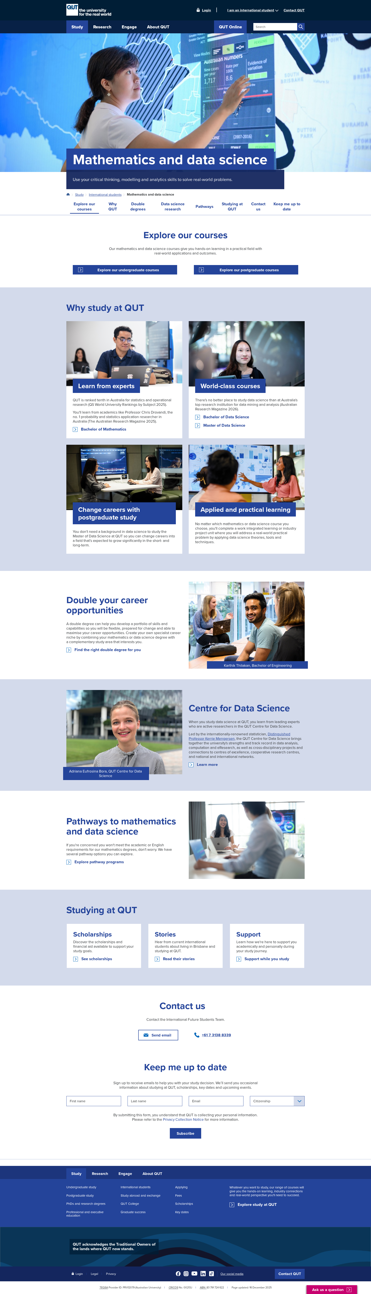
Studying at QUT (232, 206)
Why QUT (112, 206)
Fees (178, 1195)
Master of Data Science (224, 425)
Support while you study (267, 958)
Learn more (207, 764)
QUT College (130, 1203)
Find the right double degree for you (108, 649)
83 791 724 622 (215, 1287)
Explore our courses (84, 206)
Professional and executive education (84, 1214)
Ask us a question (328, 1290)
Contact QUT (289, 1274)
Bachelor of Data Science (226, 417)
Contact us (258, 206)
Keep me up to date (287, 206)
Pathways (204, 206)
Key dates (182, 1212)
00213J (188, 1287)
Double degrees (138, 206)
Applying (181, 1187)
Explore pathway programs (99, 862)
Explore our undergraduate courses (128, 270)
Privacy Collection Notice (183, 1119)
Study (79, 194)
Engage (125, 1173)
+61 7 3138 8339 (216, 1035)
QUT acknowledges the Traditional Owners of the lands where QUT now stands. (114, 1246)
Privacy (111, 1273)
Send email (161, 1035)
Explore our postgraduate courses (249, 270)
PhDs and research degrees (85, 1203)
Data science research (173, 206)
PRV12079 (129, 1287)
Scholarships (184, 1203)
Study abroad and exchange (140, 1195)
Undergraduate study (81, 1187)
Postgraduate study (80, 1195)
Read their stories (179, 958)
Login (206, 10)
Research (100, 1173)
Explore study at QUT (257, 1204)
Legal (94, 1273)
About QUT (152, 1173)
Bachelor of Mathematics (103, 429)
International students (105, 194)
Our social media (231, 1274)
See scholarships (96, 958)
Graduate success (133, 1212)
